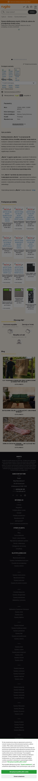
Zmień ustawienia (19, 776)
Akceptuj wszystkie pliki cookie (19, 772)
